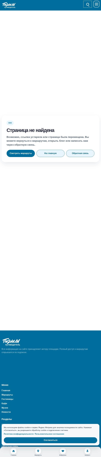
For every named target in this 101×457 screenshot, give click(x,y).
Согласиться (50, 440)
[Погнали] (10, 5)
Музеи (5, 408)
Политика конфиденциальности (19, 434)
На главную (50, 153)
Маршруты (7, 395)
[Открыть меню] (96, 4)
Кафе (4, 403)
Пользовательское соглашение (49, 434)
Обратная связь (80, 153)
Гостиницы (7, 399)
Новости (6, 412)
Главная (6, 390)
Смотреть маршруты (21, 153)
